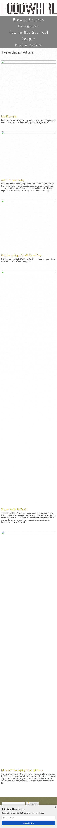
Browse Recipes (28, 19)
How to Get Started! (28, 32)
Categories (28, 25)
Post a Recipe (28, 44)
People (28, 38)
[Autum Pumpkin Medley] (28, 133)
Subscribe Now (28, 823)
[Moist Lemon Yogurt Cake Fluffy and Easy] (28, 201)
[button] (28, 809)
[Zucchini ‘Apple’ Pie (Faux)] (28, 272)
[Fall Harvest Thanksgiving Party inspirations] (28, 533)
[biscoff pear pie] (28, 62)
